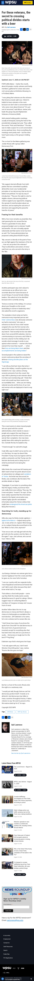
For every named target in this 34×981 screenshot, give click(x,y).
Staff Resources (8, 946)
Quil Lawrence (11, 27)
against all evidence (8, 520)
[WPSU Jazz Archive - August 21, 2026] (7, 784)
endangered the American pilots (21, 504)
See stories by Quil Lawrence (20, 753)
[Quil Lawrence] (6, 727)
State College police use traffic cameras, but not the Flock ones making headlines (23, 812)
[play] (3, 979)
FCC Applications (8, 958)
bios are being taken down (14, 348)
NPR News (10, 712)
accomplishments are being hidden (14, 351)
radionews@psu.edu (15, 920)
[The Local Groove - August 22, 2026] (7, 769)
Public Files (6, 954)
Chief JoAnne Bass (8, 320)
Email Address (7, 904)
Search (5, 950)
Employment (7, 939)
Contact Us (6, 942)
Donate (28, 2)
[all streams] (31, 979)
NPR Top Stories (22, 712)
